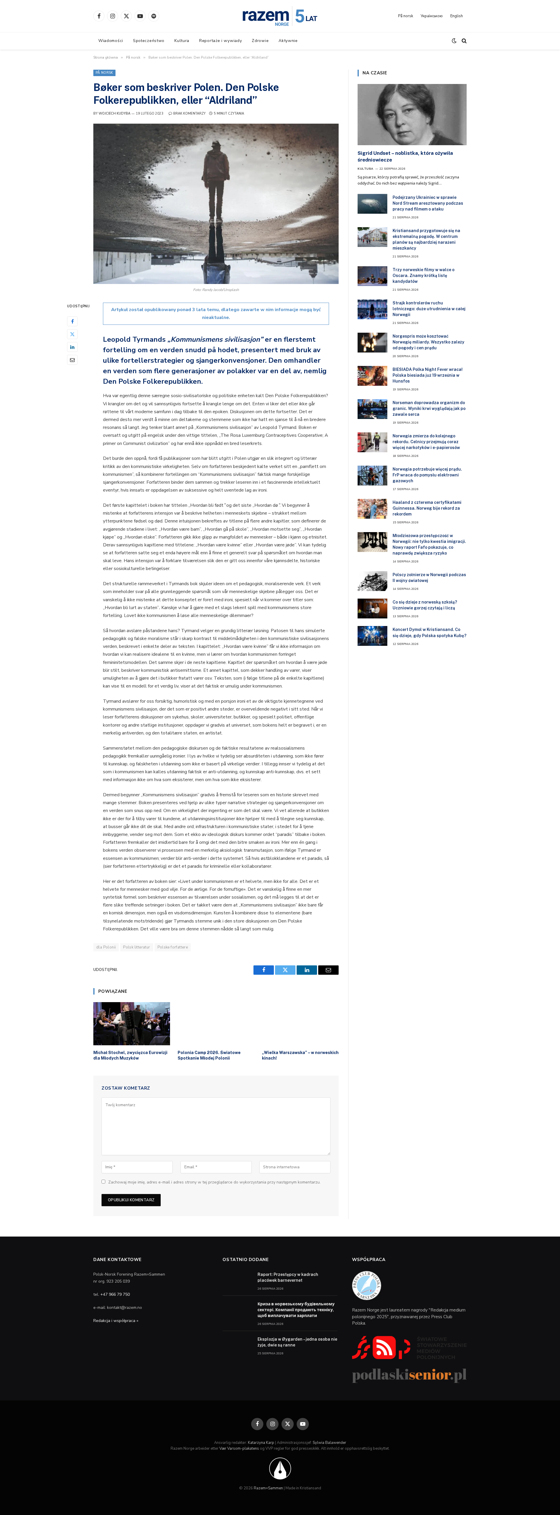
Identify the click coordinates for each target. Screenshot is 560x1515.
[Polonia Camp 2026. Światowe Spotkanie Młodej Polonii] (216, 1023)
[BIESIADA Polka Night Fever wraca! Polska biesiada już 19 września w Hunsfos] (372, 376)
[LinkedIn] (72, 347)
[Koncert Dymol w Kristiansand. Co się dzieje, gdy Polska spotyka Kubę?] (372, 636)
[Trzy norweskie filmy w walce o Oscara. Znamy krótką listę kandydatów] (372, 276)
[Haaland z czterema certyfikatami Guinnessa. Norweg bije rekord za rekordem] (372, 509)
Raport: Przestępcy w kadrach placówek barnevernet (288, 1277)
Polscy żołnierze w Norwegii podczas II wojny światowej (429, 577)
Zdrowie (260, 40)
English (456, 16)
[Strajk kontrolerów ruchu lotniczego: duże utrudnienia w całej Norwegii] (372, 309)
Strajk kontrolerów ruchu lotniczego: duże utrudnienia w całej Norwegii (429, 309)
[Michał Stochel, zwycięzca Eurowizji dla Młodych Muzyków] (131, 1023)
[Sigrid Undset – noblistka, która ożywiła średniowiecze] (412, 114)
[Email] (72, 359)
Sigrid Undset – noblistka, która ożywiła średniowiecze (405, 156)
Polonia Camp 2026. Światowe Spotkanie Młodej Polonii (209, 1055)
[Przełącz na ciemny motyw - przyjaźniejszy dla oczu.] (454, 40)
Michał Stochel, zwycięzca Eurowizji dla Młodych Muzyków (130, 1055)
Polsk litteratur (136, 947)
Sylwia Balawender (329, 1442)
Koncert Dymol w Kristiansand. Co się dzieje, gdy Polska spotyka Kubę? (429, 632)
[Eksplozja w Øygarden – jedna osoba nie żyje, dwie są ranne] (237, 1346)
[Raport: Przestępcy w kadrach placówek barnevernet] (237, 1281)
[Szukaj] (464, 41)
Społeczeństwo (148, 40)
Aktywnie (288, 40)
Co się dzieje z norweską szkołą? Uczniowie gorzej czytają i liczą (425, 605)
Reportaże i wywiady (220, 40)
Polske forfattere (173, 947)
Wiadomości (110, 40)
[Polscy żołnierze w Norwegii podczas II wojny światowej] (372, 581)
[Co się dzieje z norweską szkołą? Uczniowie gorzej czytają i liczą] (372, 608)
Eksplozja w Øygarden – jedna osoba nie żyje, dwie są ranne (297, 1342)
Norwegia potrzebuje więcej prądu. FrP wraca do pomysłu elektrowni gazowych (427, 475)
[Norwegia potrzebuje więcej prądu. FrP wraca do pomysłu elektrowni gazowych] (372, 475)
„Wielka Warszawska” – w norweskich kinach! (300, 1055)
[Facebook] (72, 321)
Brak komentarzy (189, 113)
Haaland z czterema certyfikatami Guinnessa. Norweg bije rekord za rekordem (427, 508)
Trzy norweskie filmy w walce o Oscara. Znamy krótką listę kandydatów (423, 275)
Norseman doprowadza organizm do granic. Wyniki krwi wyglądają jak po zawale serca (429, 408)
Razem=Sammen (268, 1488)
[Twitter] (72, 334)
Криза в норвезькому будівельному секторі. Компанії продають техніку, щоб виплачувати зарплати (296, 1310)
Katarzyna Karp (261, 1442)
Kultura (181, 40)
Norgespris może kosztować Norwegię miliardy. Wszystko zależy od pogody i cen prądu (428, 342)
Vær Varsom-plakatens (239, 1448)
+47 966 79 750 (115, 1294)
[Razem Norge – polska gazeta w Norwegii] (280, 16)
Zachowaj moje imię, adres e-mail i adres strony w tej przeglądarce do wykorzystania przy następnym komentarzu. (214, 1182)
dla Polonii (106, 947)
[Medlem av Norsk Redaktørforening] (280, 1468)
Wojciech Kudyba (114, 113)
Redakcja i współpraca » (115, 1320)
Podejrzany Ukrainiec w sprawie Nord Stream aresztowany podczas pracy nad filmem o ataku (428, 203)
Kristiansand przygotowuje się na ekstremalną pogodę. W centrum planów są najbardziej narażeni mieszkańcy (426, 239)
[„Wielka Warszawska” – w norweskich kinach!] (300, 1023)
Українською (432, 16)
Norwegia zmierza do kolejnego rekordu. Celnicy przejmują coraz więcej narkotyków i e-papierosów (426, 442)
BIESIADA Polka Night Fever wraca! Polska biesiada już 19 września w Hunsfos (428, 375)
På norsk (405, 16)
